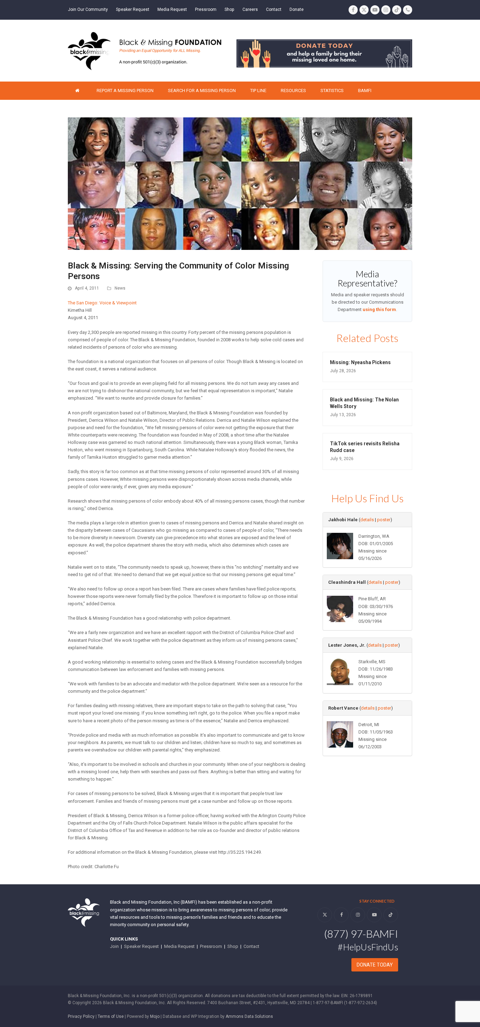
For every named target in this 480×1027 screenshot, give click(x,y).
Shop (232, 946)
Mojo (155, 1016)
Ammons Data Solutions (249, 1016)
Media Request (179, 946)
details (367, 519)
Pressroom (211, 946)
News (120, 288)
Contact (251, 946)
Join (114, 946)
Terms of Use (111, 1016)
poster (383, 519)
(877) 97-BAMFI (361, 933)
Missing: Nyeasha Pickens (360, 362)
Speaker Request (141, 946)
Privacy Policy (81, 1016)
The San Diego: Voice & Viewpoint (102, 302)
